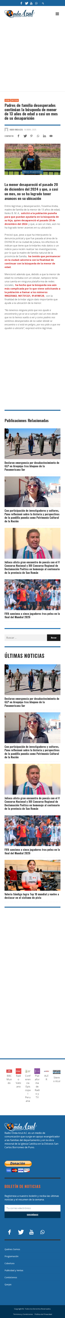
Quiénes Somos (12, 1249)
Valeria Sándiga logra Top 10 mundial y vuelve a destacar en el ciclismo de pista (32, 896)
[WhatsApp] (36, 3)
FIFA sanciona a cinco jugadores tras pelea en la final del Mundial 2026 (32, 615)
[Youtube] (31, 3)
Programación (11, 1256)
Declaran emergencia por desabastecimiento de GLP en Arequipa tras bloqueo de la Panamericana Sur (32, 466)
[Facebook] (21, 3)
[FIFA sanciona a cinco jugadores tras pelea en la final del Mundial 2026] (28, 595)
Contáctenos (11, 1277)
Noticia (15, 100)
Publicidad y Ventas (14, 1270)
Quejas (8, 1284)
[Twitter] (26, 3)
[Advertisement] (32, 55)
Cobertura (9, 1263)
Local (7, 100)
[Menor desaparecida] (32, 159)
